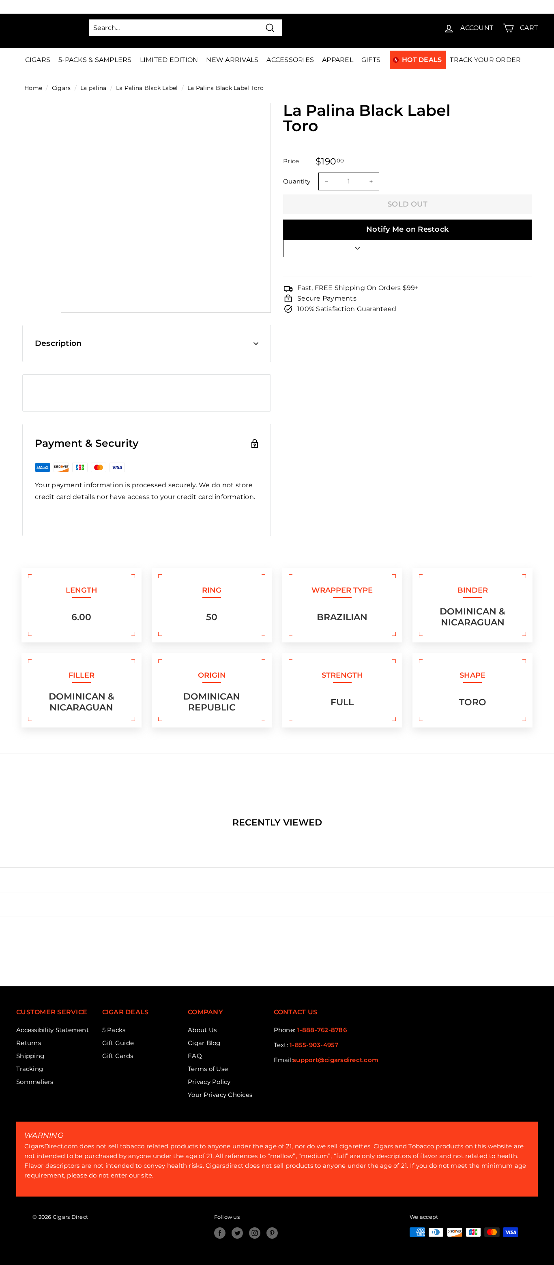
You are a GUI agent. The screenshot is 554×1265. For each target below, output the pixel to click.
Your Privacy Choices (220, 1095)
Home (33, 88)
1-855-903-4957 (314, 1045)
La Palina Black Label (147, 88)
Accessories (290, 60)
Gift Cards (117, 1056)
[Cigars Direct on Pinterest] (272, 1233)
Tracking (29, 1069)
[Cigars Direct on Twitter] (237, 1233)
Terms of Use (208, 1069)
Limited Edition (169, 60)
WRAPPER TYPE (342, 590)
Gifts (370, 60)
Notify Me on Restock (407, 229)
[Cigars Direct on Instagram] (254, 1233)
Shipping (30, 1056)
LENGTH (81, 590)
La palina (93, 88)
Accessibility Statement (52, 1030)
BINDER (472, 590)
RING (211, 590)
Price (291, 161)
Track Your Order (485, 60)
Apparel (337, 60)
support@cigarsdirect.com (335, 1060)
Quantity (296, 181)
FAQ (195, 1056)
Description (58, 343)
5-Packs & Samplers (95, 60)
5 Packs (114, 1030)
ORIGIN (212, 675)
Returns (28, 1043)
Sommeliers (35, 1082)
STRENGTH (342, 675)
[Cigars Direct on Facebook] (219, 1233)
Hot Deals (422, 60)
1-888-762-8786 (322, 1030)
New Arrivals (232, 60)
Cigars (38, 60)
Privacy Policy (209, 1082)
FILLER (81, 675)
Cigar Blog (204, 1043)
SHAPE (472, 675)
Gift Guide (118, 1043)
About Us (202, 1030)
